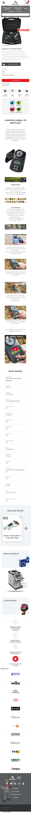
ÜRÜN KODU (4, 68)
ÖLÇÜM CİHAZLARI (18, 8)
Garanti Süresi (5, 70)
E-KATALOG (19, 11)
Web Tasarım (7, 812)
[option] (15, 529)
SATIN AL (26, 8)
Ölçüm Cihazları (15, 791)
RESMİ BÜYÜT (6, 45)
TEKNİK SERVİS (11, 11)
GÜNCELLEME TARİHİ (6, 83)
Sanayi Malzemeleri (15, 794)
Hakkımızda (15, 788)
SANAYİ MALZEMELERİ (7, 8)
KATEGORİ (4, 73)
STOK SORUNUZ (5, 518)
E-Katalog (15, 797)
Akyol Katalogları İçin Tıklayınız (15, 664)
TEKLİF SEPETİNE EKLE (13, 64)
